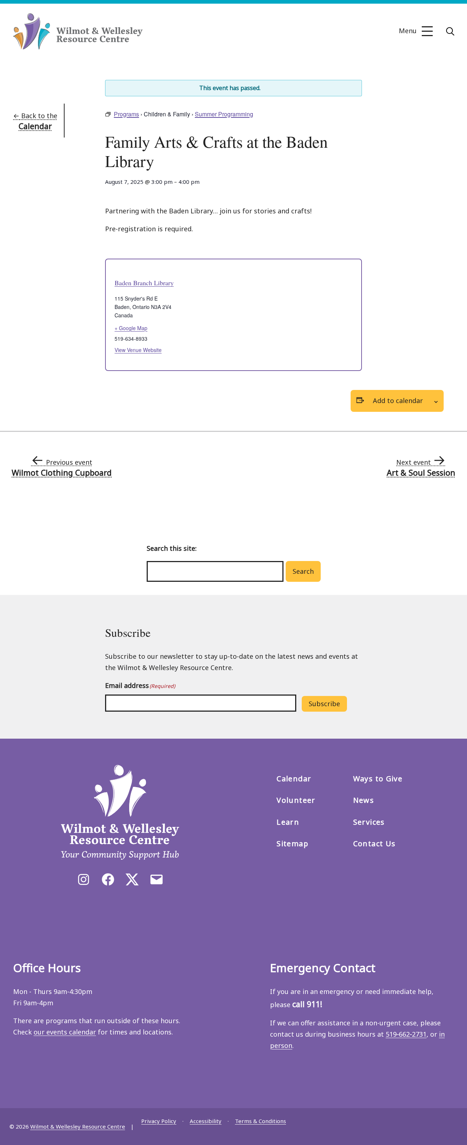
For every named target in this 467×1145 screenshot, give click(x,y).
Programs (126, 114)
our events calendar (65, 1032)
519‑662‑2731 (406, 1034)
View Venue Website (138, 349)
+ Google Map (131, 328)
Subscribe (324, 703)
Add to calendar (398, 400)
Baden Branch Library (144, 282)
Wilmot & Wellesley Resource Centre (77, 1126)
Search (303, 571)
